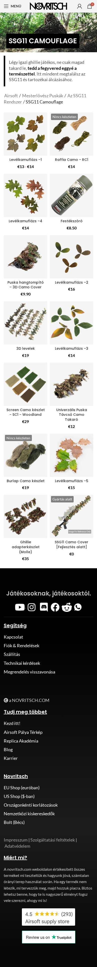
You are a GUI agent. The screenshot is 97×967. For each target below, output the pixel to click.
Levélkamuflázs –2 (71, 282)
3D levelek (25, 348)
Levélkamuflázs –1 (25, 159)
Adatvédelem (17, 846)
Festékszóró (72, 221)
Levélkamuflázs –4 (25, 221)
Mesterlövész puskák (42, 95)
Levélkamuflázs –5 (71, 480)
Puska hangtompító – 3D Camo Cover (25, 285)
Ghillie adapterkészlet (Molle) (26, 547)
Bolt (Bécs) (14, 822)
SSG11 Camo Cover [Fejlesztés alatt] (71, 544)
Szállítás (12, 654)
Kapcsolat (13, 637)
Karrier (11, 758)
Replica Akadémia (21, 741)
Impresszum (16, 840)
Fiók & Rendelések (21, 645)
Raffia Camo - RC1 (71, 159)
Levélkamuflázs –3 (71, 348)
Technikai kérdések (22, 663)
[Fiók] (80, 6)
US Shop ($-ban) (19, 796)
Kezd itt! (12, 723)
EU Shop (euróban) (22, 787)
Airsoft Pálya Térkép (23, 732)
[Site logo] (48, 5)
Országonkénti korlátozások (31, 805)
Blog (8, 749)
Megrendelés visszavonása (29, 671)
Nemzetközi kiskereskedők (29, 813)
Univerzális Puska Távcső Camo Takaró (71, 414)
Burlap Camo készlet (26, 480)
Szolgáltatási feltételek (52, 840)
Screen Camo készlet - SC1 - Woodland (25, 412)
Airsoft (11, 95)
